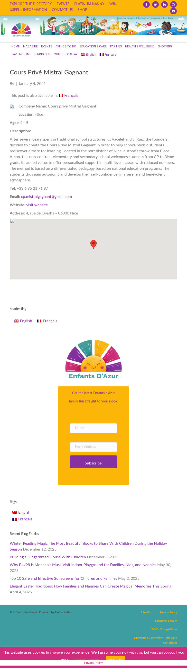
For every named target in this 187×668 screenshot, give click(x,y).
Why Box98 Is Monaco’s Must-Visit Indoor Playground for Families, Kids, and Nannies (83, 565)
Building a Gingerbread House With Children (48, 557)
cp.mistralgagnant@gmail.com (46, 197)
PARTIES (116, 46)
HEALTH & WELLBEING (140, 46)
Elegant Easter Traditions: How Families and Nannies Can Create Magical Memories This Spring (90, 586)
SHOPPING (165, 46)
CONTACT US (62, 10)
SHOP (82, 10)
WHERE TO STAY (65, 54)
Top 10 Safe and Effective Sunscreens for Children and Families (63, 578)
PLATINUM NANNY (89, 4)
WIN (113, 4)
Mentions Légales (166, 620)
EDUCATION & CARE (93, 46)
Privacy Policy (168, 612)
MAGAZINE (30, 46)
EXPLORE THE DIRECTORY (31, 4)
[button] (93, 461)
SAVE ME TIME (21, 54)
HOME (15, 46)
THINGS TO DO (66, 46)
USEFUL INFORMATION (28, 10)
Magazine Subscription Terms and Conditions (155, 640)
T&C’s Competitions (164, 629)
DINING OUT (43, 54)
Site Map (146, 612)
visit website (37, 205)
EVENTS (63, 4)
